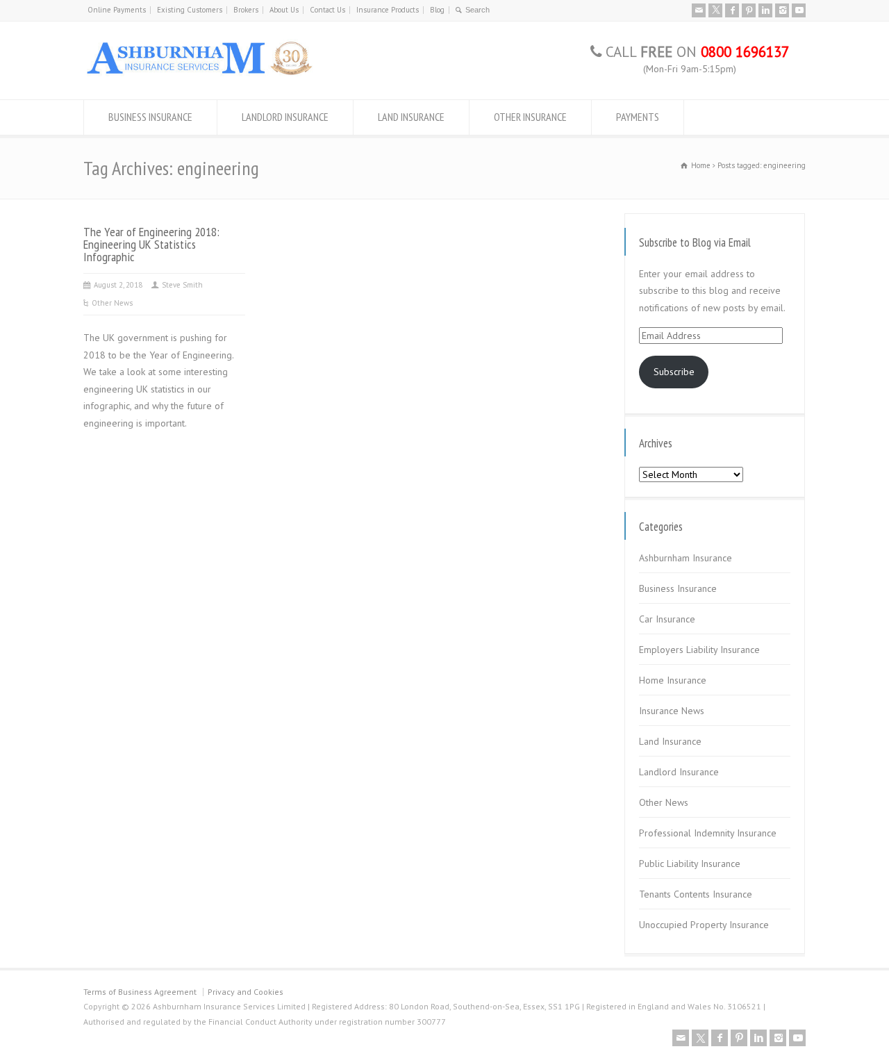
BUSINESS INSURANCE (150, 117)
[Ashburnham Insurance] (199, 73)
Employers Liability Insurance (699, 649)
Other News (112, 303)
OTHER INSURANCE (530, 117)
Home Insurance (672, 680)
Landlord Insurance (679, 772)
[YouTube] (799, 10)
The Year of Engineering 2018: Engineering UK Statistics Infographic (151, 244)
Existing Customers (189, 10)
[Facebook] (732, 10)
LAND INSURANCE (411, 117)
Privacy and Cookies (245, 991)
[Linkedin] (765, 10)
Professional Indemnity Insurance (707, 833)
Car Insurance (667, 619)
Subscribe (674, 371)
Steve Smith (182, 285)
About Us (284, 10)
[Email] (699, 10)
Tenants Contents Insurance (695, 894)
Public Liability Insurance (689, 863)
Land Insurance (670, 741)
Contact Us (327, 10)
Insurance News (671, 710)
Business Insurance (678, 588)
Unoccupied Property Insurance (704, 924)
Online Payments (117, 10)
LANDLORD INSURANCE (285, 117)
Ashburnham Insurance (685, 558)
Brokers (245, 10)
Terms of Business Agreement (140, 991)
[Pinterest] (749, 10)
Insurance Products (387, 10)
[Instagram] (782, 10)
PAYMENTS (637, 117)
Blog (437, 10)
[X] (715, 10)
